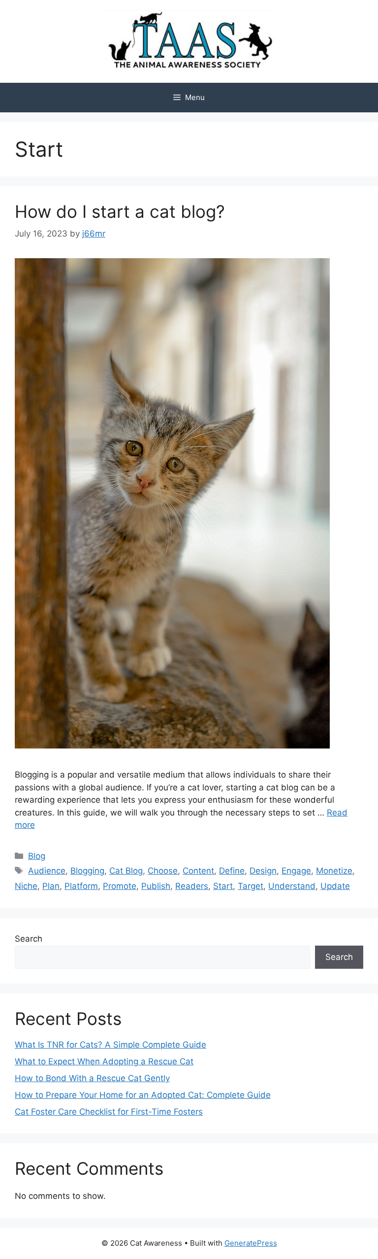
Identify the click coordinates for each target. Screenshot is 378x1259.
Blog (36, 856)
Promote (119, 886)
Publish (155, 886)
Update (335, 886)
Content (198, 871)
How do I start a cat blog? (120, 211)
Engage (296, 871)
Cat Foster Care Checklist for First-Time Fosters (109, 1112)
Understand (291, 886)
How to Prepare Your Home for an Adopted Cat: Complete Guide (143, 1095)
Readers (191, 886)
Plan (51, 886)
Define (232, 871)
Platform (81, 886)
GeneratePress (250, 1243)
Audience (46, 871)
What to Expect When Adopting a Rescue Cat (104, 1061)
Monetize (334, 871)
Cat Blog (126, 871)
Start (223, 886)
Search (28, 939)
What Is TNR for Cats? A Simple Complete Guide (110, 1045)
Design (263, 871)
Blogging (87, 871)
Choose (163, 871)
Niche (26, 886)
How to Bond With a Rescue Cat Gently (92, 1078)
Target (250, 886)
